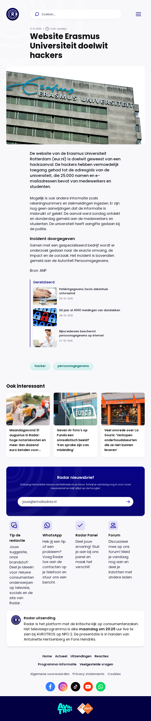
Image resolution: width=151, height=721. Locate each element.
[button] (138, 14)
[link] (40, 366)
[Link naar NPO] (85, 708)
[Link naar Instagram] (63, 686)
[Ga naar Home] (12, 14)
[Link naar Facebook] (50, 686)
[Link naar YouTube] (88, 686)
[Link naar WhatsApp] (100, 686)
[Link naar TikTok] (75, 686)
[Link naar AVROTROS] (65, 708)
